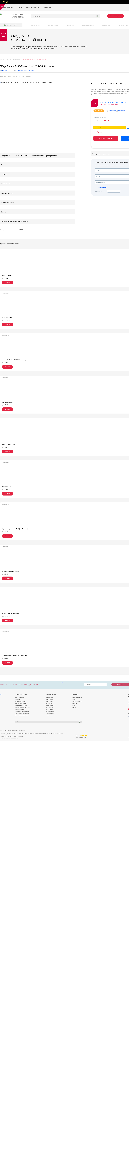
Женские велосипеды (20, 703)
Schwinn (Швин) (50, 713)
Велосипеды (35, 25)
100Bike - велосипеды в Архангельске (16, 730)
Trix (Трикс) (49, 703)
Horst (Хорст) (49, 707)
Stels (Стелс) (49, 699)
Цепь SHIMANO (7, 275)
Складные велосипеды (21, 705)
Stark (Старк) (49, 701)
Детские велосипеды (20, 701)
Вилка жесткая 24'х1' (8, 317)
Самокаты (70, 25)
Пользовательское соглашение (8, 738)
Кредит (19, 8)
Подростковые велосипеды (22, 713)
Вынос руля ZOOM (7, 402)
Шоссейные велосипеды (21, 715)
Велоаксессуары (88, 25)
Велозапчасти (123, 25)
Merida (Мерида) (50, 711)
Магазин (74, 707)
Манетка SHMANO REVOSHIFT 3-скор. (14, 360)
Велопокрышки (53, 25)
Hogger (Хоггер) (50, 705)
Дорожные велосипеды (21, 709)
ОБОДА (21, 230)
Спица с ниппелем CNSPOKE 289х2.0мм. (14, 655)
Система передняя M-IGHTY (10, 571)
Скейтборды (106, 25)
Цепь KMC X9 (6, 486)
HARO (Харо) (49, 709)
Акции (73, 705)
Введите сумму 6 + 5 (100, 191)
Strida (47, 715)
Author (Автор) (49, 697)
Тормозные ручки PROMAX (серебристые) (15, 529)
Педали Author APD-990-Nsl (10, 613)
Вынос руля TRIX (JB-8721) (10, 444)
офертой (61, 733)
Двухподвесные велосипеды (22, 707)
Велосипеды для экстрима (22, 711)
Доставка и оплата (6, 8)
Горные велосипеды (20, 697)
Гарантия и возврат (32, 8)
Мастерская (47, 8)
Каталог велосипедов (21, 694)
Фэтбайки (17, 699)
